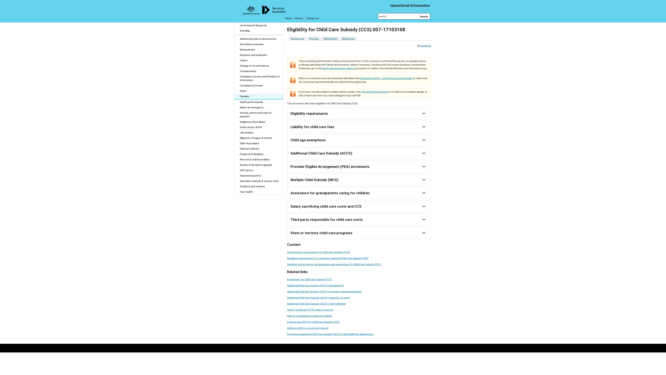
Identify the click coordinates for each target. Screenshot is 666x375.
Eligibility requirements (309, 113)
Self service (246, 170)
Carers (243, 60)
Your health (246, 191)
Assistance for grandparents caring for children (330, 193)
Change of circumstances (254, 65)
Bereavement (247, 49)
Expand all (425, 45)
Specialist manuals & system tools (259, 181)
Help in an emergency (252, 107)
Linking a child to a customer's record (307, 328)
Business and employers (253, 55)
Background (297, 39)
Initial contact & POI (251, 127)
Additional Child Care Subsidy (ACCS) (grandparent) (315, 285)
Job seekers (247, 132)
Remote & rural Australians (255, 159)
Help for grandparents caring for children (309, 316)
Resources (348, 39)
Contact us (312, 18)
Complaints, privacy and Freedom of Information (260, 78)
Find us (299, 18)
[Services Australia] (259, 11)
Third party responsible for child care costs (327, 220)
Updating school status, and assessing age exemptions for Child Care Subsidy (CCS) (334, 264)
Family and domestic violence (338, 68)
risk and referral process (374, 91)
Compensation (248, 71)
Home (288, 18)
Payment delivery (249, 148)
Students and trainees (252, 186)
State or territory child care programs (321, 233)
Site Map (245, 30)
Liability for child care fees (312, 127)
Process (314, 39)
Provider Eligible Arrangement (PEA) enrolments (330, 167)
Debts (243, 91)
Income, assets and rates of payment (255, 114)
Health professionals (251, 102)
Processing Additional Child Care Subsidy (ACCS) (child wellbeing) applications (330, 334)
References (330, 39)
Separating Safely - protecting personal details (386, 78)
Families (244, 96)
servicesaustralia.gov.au (253, 25)
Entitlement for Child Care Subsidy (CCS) (309, 279)
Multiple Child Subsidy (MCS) (314, 180)
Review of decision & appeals (256, 165)
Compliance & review (251, 85)
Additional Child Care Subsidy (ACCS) (321, 153)
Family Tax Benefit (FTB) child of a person (310, 310)
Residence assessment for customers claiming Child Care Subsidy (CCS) (327, 258)
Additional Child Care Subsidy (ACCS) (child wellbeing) (316, 303)
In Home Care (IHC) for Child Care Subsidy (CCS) (313, 322)
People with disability (251, 154)
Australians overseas (252, 44)
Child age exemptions (308, 140)
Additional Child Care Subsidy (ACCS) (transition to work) (318, 297)
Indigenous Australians (252, 121)
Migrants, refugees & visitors (256, 138)
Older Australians (249, 143)
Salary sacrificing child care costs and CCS (326, 206)
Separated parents (250, 175)
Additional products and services (258, 39)
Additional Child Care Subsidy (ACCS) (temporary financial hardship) (324, 291)
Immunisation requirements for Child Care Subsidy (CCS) (318, 252)
